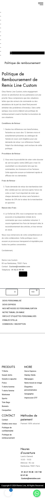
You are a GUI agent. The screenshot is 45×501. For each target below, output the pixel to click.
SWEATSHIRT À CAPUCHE (13, 28)
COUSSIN (6, 43)
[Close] (23, 274)
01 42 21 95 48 (27, 472)
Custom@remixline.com (30, 478)
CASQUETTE (7, 36)
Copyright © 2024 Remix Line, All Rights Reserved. (22, 485)
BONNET (5, 40)
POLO (4, 20)
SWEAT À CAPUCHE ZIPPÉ (13, 47)
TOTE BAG (6, 32)
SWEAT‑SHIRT (8, 24)
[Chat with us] (37, 493)
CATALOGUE (7, 51)
